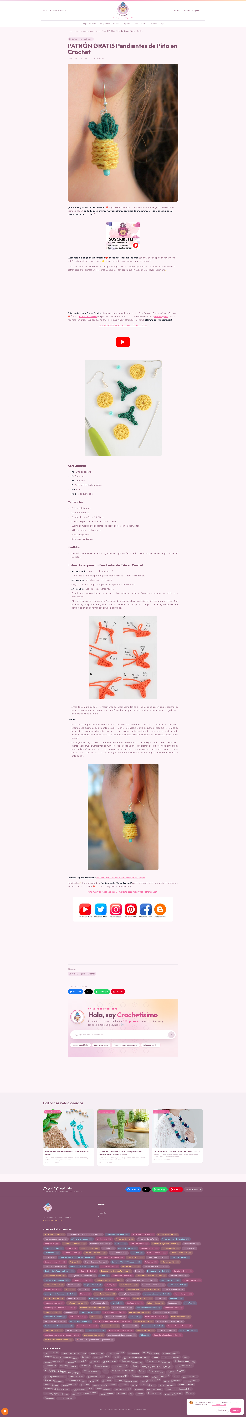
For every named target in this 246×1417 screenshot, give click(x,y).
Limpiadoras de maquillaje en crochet (142, 1289)
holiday (134, 1366)
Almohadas (49, 1398)
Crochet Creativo (109, 1266)
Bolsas (116, 24)
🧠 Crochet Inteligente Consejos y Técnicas (95, 1340)
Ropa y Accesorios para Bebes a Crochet (112, 1321)
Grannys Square (154, 1393)
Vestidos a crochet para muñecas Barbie (62, 1335)
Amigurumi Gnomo (124, 1239)
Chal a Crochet (135, 1257)
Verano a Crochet (187, 1330)
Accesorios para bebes (117, 1234)
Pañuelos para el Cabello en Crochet (60, 1308)
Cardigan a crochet (156, 1253)
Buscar (101, 1216)
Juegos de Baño (52, 1289)
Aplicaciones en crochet (74, 1244)
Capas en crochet (118, 1253)
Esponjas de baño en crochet (104, 1385)
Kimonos (83, 1289)
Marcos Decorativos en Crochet (84, 1393)
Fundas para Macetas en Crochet (141, 1280)
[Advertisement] (123, 942)
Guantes (140, 1393)
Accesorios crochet (54, 1234)
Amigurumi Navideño (147, 1239)
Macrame (85, 1294)
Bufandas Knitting (149, 1248)
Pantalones (173, 1303)
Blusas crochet (191, 1244)
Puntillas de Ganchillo (115, 1317)
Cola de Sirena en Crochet (96, 1262)
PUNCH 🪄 (95, 1317)
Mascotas (190, 1393)
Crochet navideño (130, 1266)
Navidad (117, 1303)
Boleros (71, 1248)
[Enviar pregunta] (171, 1034)
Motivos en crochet (54, 1303)
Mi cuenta (102, 1213)
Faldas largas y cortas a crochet (151, 1276)
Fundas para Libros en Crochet (109, 1280)
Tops (162, 24)
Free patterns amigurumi (56, 1280)
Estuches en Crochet (122, 1276)
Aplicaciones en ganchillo (82, 1389)
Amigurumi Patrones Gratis (62, 1371)
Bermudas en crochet (115, 1353)
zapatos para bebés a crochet (58, 1340)
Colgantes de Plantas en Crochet (136, 1357)
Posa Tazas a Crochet (55, 1317)
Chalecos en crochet (157, 1257)
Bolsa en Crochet (89, 1248)
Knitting (97, 1289)
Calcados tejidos (170, 1248)
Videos (144, 1335)
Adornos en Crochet (167, 1234)
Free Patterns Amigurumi (157, 1366)
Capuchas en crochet (68, 1365)
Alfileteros (94, 1381)
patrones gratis (160, 316)
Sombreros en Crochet (152, 1326)
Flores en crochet (178, 1276)
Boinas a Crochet (51, 1385)
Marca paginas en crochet (100, 1298)
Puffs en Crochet (77, 1317)
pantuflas (189, 1303)
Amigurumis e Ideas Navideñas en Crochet (61, 1357)
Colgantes (150, 1262)
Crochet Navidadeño (172, 1380)
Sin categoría (130, 1326)
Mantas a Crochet (176, 1371)
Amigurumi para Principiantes (175, 1239)
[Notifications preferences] (4, 1411)
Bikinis (134, 1385)
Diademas (85, 1385)
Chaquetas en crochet (55, 1262)
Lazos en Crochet (114, 1289)
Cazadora (139, 1389)
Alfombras (94, 1361)
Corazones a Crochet (184, 1365)
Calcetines (189, 1248)
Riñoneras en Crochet (80, 1321)
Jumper (69, 1289)
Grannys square (192, 1280)
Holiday (110, 1285)
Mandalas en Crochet (105, 1294)
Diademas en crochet (54, 1276)
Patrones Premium (58, 10)
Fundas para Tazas (186, 1385)
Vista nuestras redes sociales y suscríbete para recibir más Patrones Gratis (123, 892)
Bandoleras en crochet (100, 1244)
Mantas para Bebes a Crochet (56, 1389)
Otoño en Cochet (134, 1303)
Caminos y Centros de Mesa (126, 1381)
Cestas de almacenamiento (110, 1257)
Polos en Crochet (52, 1312)
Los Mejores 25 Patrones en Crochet (60, 1294)
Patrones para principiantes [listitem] (125, 1045)
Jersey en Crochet (177, 1285)
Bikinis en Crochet (139, 1244)
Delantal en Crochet (182, 1271)
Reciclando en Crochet (55, 1321)
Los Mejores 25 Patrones (76, 1380)
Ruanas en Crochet (143, 1321)
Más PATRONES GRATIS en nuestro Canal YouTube (123, 325)
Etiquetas (196, 10)
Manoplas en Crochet (129, 1294)
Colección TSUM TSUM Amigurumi (126, 1262)
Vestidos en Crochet (93, 1335)
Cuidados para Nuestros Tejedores (115, 1271)
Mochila (160, 1298)
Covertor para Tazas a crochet (83, 1266)
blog (106, 1371)
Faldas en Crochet (148, 1384)
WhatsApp (103, 991)
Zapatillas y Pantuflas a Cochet (167, 1335)
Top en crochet (73, 1330)
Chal (136, 24)
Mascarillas (122, 1298)
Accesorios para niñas (143, 1234)
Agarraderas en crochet (55, 1239)
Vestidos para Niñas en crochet (121, 1335)
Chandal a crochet (180, 1257)
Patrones (177, 10)
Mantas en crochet (54, 1298)
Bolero (141, 1371)
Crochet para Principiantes (55, 1376)
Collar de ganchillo (169, 1262)
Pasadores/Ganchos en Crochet (93, 1308)
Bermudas (120, 1244)
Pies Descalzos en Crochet (148, 1308)
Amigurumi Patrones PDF (117, 1376)
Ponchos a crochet (90, 1312)
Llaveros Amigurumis (173, 1289)
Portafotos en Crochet (139, 1312)
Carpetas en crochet (181, 1253)
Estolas (104, 1276)
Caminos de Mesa (71, 1253)
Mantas (154, 24)
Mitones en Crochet (142, 1298)
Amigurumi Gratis (88, 24)
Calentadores (51, 1253)
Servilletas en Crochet (87, 1326)
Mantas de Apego (183, 1294)
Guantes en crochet (54, 1285)
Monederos (176, 1298)
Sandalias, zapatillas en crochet (58, 1326)
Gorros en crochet (170, 1280)
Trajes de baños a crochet (120, 1330)
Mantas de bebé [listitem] (101, 1045)
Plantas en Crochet (173, 1308)
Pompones (70, 1312)
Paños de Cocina (155, 1303)
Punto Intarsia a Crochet (155, 1317)
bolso (186, 1358)
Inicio (45, 10)
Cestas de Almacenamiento (131, 1362)
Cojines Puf (85, 1366)
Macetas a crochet (154, 1389)
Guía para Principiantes (54, 1380)
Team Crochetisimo (88, 316)
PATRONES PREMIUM (122, 1308)
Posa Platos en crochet (165, 1312)
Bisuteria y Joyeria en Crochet (88, 31)
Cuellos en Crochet (87, 1271)
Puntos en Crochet (180, 1317)
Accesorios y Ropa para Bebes (74, 1353)
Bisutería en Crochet (151, 1353)
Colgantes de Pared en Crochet (158, 1361)
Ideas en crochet (128, 1285)
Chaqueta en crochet (66, 1398)
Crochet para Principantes (155, 1266)
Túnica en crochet (166, 1330)
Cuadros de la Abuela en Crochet (59, 1271)
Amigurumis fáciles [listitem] (81, 1045)
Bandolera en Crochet (170, 1357)
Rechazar (222, 1410)
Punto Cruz (135, 1317)
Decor (138, 1271)
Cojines (74, 1262)
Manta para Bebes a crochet (156, 1294)
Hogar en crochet (92, 1285)
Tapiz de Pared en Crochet (179, 1326)
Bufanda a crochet (127, 1248)
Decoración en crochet (157, 1271)
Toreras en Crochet (95, 1330)
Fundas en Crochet (82, 1280)
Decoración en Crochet (76, 1362)
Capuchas (136, 1253)
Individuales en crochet (53, 1361)
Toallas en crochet (53, 1330)
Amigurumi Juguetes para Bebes (178, 1389)
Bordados (108, 1248)
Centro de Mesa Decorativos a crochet (76, 1257)
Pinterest (119, 991)
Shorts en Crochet (110, 1326)
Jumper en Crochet (156, 1370)
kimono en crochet (120, 1366)
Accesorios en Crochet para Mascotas (85, 1234)
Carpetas (126, 24)
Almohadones (104, 1239)
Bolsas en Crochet (173, 1394)
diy (131, 1393)
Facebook (77, 991)
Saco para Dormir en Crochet (169, 1321)
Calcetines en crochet (160, 1376)
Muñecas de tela (99, 1303)
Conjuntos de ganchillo (55, 1266)
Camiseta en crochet (123, 1389)
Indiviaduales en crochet (152, 1285)
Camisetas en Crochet (95, 1253)
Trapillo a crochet (145, 1330)
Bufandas (121, 1393)
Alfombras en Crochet (81, 1239)
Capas (175, 1376)
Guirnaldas (73, 1285)
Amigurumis (105, 24)
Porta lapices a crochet (114, 1312)
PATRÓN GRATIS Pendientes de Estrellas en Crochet (120, 877)
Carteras (49, 1257)
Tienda (187, 10)
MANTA (116, 1357)
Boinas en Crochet (53, 1248)
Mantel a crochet (76, 1298)
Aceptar (235, 1410)
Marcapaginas (50, 1365)
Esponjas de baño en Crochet (82, 1276)
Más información (219, 1405)
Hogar (155, 1357)
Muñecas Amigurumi (77, 1303)
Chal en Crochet (109, 1361)
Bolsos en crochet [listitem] (150, 1045)
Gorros (144, 24)
